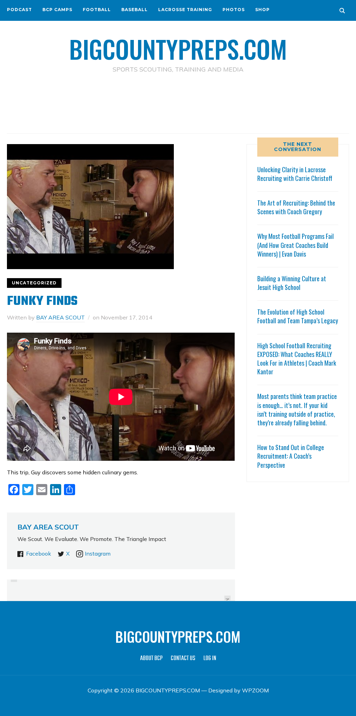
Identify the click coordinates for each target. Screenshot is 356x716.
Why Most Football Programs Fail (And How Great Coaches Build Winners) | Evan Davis (295, 245)
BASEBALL (134, 9)
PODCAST (19, 9)
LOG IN (209, 658)
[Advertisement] (178, 104)
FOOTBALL (97, 9)
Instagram (98, 553)
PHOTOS (233, 9)
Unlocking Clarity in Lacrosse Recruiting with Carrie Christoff (294, 174)
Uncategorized (34, 282)
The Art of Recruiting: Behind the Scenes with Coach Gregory (296, 207)
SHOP (262, 9)
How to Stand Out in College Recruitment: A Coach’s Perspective (290, 456)
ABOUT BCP (151, 658)
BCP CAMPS (57, 9)
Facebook (38, 553)
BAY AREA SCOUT (60, 317)
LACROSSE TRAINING (185, 9)
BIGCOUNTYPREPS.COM (178, 49)
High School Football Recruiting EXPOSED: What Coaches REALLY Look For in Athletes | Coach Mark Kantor (296, 358)
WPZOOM (255, 690)
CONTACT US (183, 658)
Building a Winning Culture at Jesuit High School (291, 283)
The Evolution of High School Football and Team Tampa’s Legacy (297, 316)
